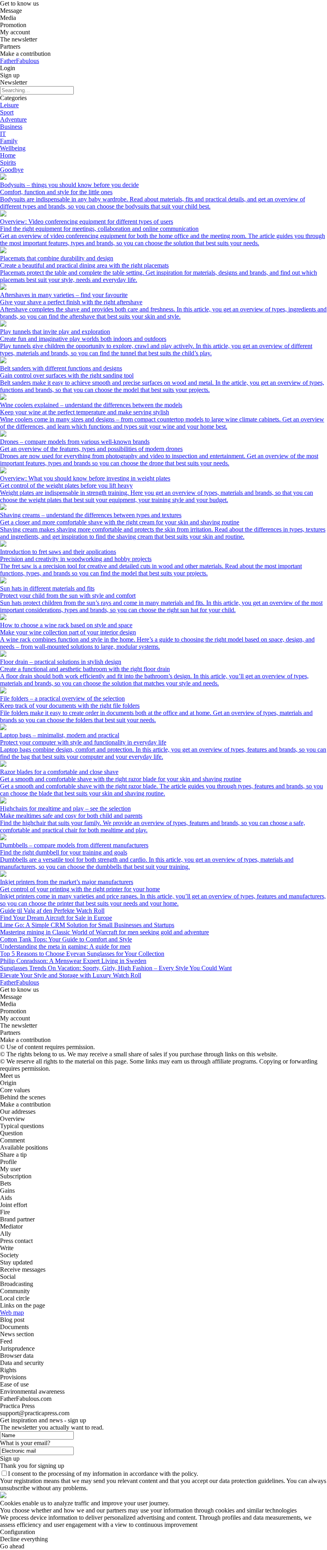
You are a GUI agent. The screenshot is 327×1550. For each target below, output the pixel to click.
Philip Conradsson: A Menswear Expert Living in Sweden (73, 960)
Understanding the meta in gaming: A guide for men (65, 946)
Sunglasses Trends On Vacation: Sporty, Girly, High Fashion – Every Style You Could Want (116, 968)
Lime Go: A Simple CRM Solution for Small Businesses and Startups (87, 925)
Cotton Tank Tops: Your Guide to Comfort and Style (66, 939)
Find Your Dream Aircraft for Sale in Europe (56, 917)
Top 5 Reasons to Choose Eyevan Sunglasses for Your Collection (82, 953)
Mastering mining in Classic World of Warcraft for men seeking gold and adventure (104, 932)
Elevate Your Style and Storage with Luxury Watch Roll (70, 975)
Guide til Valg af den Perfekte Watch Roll (52, 910)
